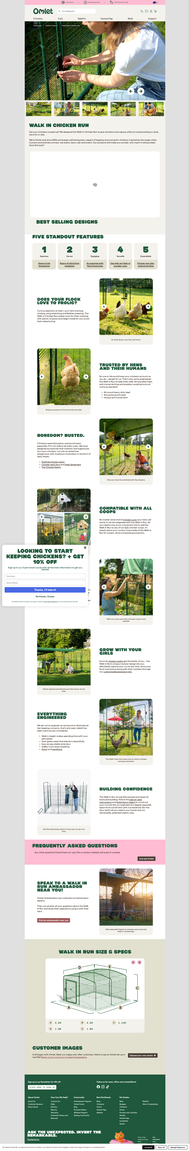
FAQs (53, 1104)
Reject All (161, 1147)
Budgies (123, 1104)
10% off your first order (121, 2)
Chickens (100, 1104)
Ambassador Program (82, 1101)
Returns (54, 1110)
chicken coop (130, 519)
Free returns (70, 2)
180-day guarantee (94, 2)
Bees (98, 1101)
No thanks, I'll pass (45, 596)
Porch (44, 749)
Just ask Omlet (146, 858)
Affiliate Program (81, 1113)
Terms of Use (142, 1137)
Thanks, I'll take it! (45, 589)
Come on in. (33, 1139)
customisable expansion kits (117, 672)
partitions (57, 749)
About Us (31, 1101)
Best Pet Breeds (104, 1097)
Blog (75, 1107)
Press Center (33, 1107)
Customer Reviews (35, 1104)
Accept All (148, 1147)
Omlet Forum (79, 1104)
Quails (122, 1124)
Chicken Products (51, 25)
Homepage (37, 25)
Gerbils (122, 1115)
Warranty (54, 1113)
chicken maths (115, 661)
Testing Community (81, 1115)
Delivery (54, 1107)
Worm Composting (150, 1104)
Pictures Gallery (80, 1110)
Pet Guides (124, 1097)
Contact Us (55, 1101)
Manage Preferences (178, 1147)
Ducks (99, 1107)
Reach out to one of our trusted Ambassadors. (64, 1057)
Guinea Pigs (101, 1110)
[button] (130, 91)
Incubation (124, 1121)
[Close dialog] (85, 548)
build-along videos (125, 802)
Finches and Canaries (128, 1113)
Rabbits (100, 1113)
